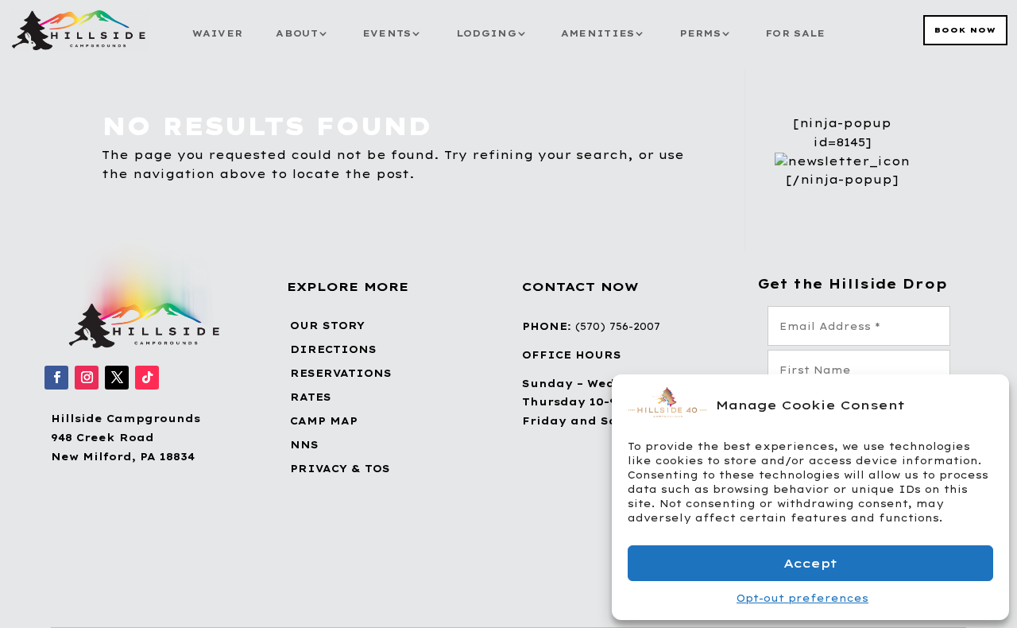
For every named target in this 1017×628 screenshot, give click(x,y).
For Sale (795, 33)
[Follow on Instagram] (87, 378)
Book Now (965, 29)
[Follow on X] (117, 378)
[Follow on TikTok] (147, 378)
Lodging (486, 33)
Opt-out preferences (802, 598)
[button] (985, 405)
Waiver (217, 33)
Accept (810, 563)
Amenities (598, 33)
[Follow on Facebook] (56, 378)
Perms (700, 33)
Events (387, 33)
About (297, 33)
